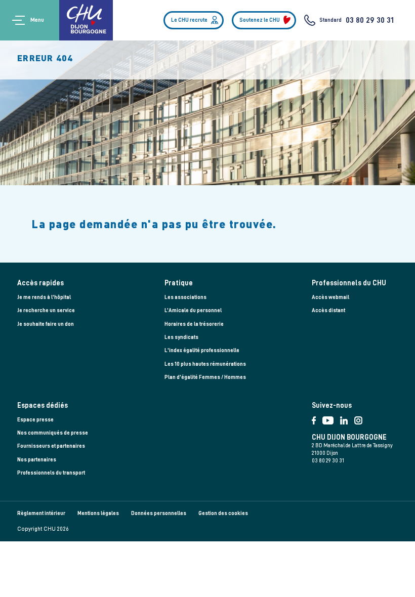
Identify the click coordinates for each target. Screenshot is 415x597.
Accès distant (328, 310)
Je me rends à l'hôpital (44, 297)
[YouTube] (331, 418)
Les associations (185, 297)
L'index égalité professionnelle (201, 350)
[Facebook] (317, 418)
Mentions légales (98, 513)
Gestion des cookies (223, 513)
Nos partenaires (36, 459)
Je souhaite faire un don (45, 324)
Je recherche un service (46, 310)
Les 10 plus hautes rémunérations (205, 364)
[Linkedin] (347, 418)
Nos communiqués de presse (52, 433)
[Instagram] (360, 418)
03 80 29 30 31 (370, 20)
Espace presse (35, 419)
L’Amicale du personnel (193, 310)
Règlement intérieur (41, 513)
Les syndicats (181, 337)
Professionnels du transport (51, 473)
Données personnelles (158, 513)
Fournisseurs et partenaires (51, 446)
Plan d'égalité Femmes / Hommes (205, 377)
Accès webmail (330, 297)
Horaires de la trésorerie (194, 324)
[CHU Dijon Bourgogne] (86, 20)
